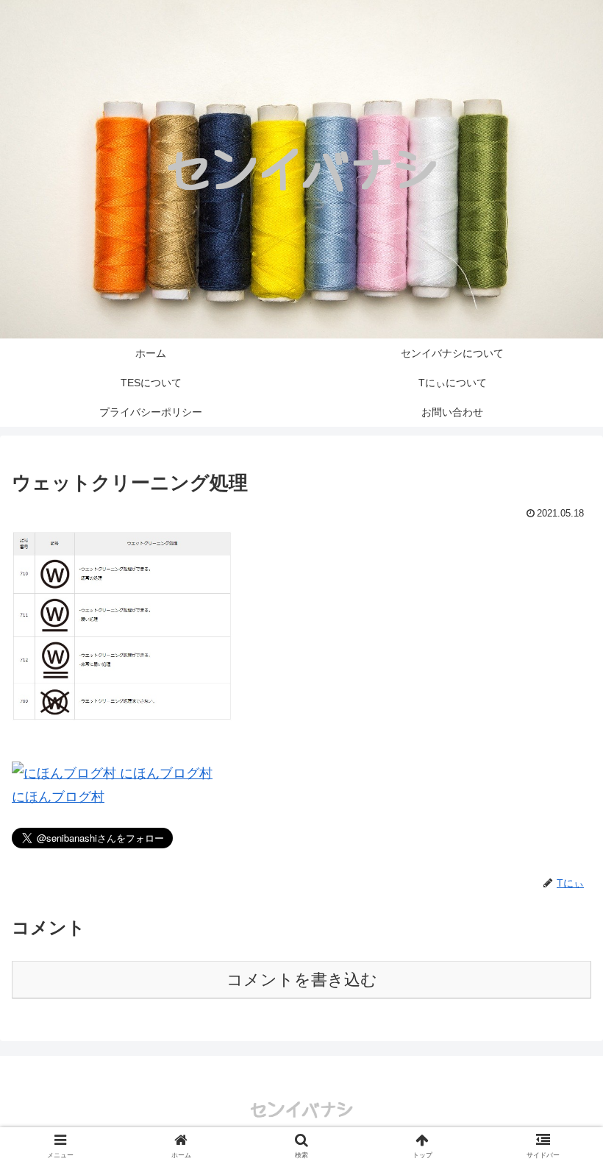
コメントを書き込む (301, 979)
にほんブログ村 (58, 796)
